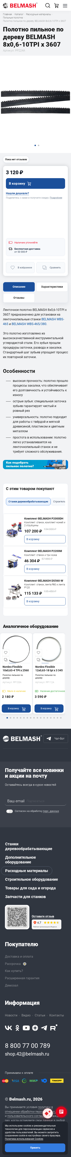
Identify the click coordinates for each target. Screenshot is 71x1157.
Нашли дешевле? (17, 193)
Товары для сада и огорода (30, 888)
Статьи (40, 1015)
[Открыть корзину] (56, 5)
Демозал (11, 985)
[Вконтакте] (8, 1028)
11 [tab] (41, 720)
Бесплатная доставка (27, 248)
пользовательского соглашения (28, 1116)
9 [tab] (34, 720)
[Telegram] (44, 1028)
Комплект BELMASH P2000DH (43, 518)
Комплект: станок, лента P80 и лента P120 (44, 586)
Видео (26, 1015)
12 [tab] (44, 720)
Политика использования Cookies (24, 1139)
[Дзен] (35, 1028)
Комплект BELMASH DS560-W (43, 580)
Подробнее (56, 197)
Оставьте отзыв (43, 916)
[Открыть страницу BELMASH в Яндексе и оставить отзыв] (17, 917)
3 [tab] (14, 720)
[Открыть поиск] (48, 5)
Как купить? (14, 971)
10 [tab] (37, 720)
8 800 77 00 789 (27, 1045)
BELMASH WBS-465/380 (29, 324)
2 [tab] (10, 720)
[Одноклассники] (17, 1028)
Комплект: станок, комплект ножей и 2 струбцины (44, 524)
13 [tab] (47, 720)
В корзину (32, 539)
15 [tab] (54, 720)
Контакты (56, 1015)
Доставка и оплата (19, 956)
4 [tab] (17, 720)
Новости (11, 1015)
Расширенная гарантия (22, 978)
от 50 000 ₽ (20, 252)
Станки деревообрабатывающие (28, 846)
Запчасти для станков (25, 896)
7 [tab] (27, 720)
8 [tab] (31, 720)
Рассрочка (13, 964)
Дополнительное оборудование (20, 859)
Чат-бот (59, 738)
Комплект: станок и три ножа (40, 555)
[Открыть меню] (65, 5)
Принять (35, 1147)
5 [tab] (20, 720)
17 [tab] (61, 720)
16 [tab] (57, 720)
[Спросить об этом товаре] (48, 1113)
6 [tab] (24, 720)
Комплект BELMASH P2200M (43, 551)
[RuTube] (53, 1028)
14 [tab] (51, 720)
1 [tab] (7, 720)
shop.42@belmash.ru (27, 1054)
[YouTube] (26, 1028)
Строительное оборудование (31, 879)
